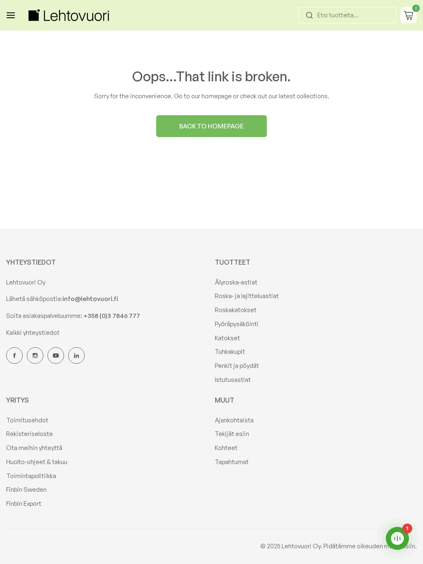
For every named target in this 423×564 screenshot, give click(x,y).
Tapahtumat (232, 462)
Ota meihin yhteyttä (34, 448)
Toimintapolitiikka (31, 476)
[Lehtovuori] (70, 15)
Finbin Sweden (26, 489)
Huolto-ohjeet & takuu (36, 462)
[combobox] (347, 15)
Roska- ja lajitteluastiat (247, 296)
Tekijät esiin (232, 434)
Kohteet (226, 448)
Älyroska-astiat (236, 282)
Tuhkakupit (230, 351)
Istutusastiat (233, 380)
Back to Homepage (211, 126)
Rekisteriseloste (29, 434)
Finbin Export (23, 503)
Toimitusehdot (27, 420)
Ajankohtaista (234, 420)
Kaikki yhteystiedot (32, 333)
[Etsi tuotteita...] (309, 15)
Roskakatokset (236, 310)
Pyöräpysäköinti (237, 324)
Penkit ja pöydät (237, 366)
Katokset (227, 338)
